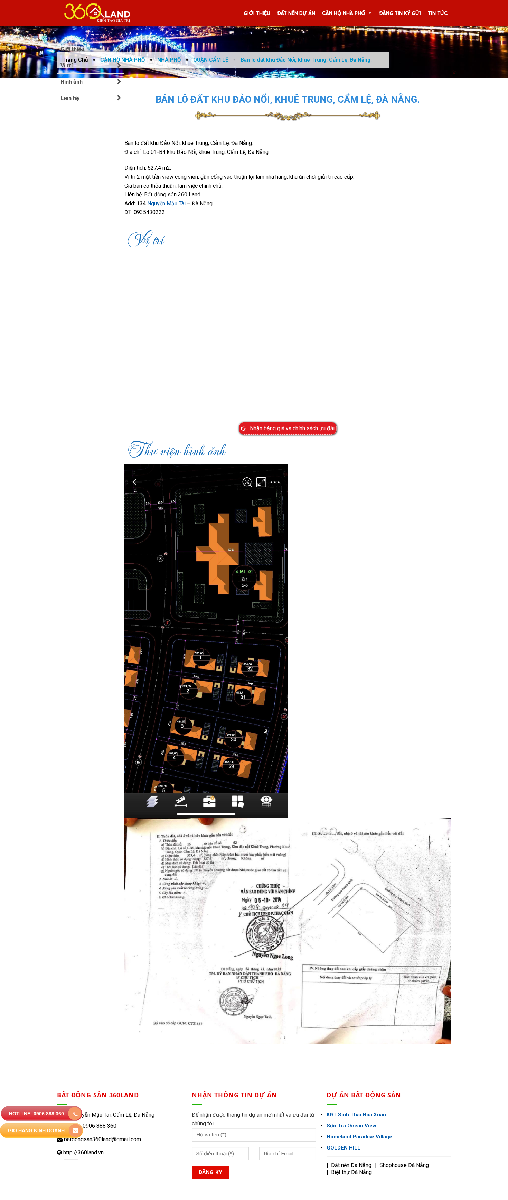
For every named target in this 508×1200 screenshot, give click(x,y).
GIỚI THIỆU (257, 13)
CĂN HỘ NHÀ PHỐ (343, 13)
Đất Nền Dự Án (296, 13)
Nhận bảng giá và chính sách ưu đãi (292, 428)
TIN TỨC (438, 13)
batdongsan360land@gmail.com (102, 1139)
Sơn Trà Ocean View (351, 1126)
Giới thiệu (72, 49)
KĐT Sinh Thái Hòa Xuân (356, 1114)
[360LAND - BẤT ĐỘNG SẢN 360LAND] (94, 13)
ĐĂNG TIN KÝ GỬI (400, 13)
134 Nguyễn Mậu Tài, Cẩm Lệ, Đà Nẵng (108, 1114)
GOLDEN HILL (343, 1148)
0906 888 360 (98, 1126)
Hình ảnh (71, 82)
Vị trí (66, 65)
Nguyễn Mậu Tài (166, 203)
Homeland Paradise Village (359, 1137)
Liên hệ (69, 98)
